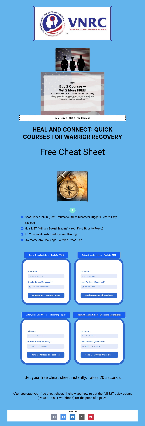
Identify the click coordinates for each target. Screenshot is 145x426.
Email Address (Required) (40, 282)
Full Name (32, 271)
